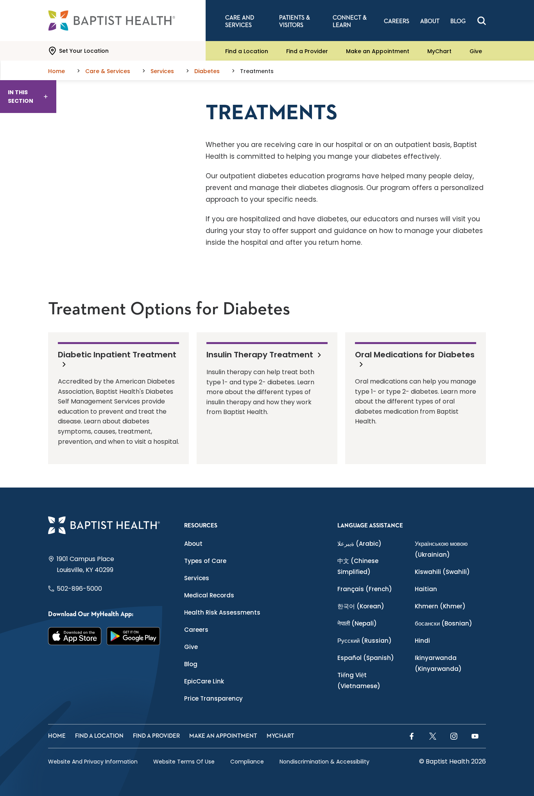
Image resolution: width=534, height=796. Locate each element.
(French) (364, 589)
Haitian (426, 589)
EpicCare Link (204, 681)
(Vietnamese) (358, 680)
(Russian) (364, 640)
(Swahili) (442, 572)
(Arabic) (359, 544)
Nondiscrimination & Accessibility (324, 762)
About (193, 544)
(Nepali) (357, 623)
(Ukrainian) (441, 549)
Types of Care (205, 561)
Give (475, 51)
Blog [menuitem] (458, 21)
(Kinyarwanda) (438, 663)
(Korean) (360, 606)
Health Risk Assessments (222, 612)
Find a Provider (307, 51)
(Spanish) (365, 658)
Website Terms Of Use (184, 762)
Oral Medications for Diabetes (415, 354)
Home (57, 736)
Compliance (247, 762)
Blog (190, 664)
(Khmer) (440, 606)
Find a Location (246, 51)
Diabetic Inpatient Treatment (117, 354)
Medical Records (209, 595)
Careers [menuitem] (396, 21)
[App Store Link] (74, 636)
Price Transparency (213, 698)
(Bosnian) (443, 623)
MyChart (439, 51)
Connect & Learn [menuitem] (350, 21)
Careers (196, 630)
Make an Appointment (377, 51)
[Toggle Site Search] (481, 20)
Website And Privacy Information (93, 762)
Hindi (422, 640)
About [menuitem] (429, 21)
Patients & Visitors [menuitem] (294, 21)
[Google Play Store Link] (133, 636)
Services (196, 578)
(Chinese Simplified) (357, 566)
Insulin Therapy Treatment (259, 354)
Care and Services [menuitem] (239, 21)
